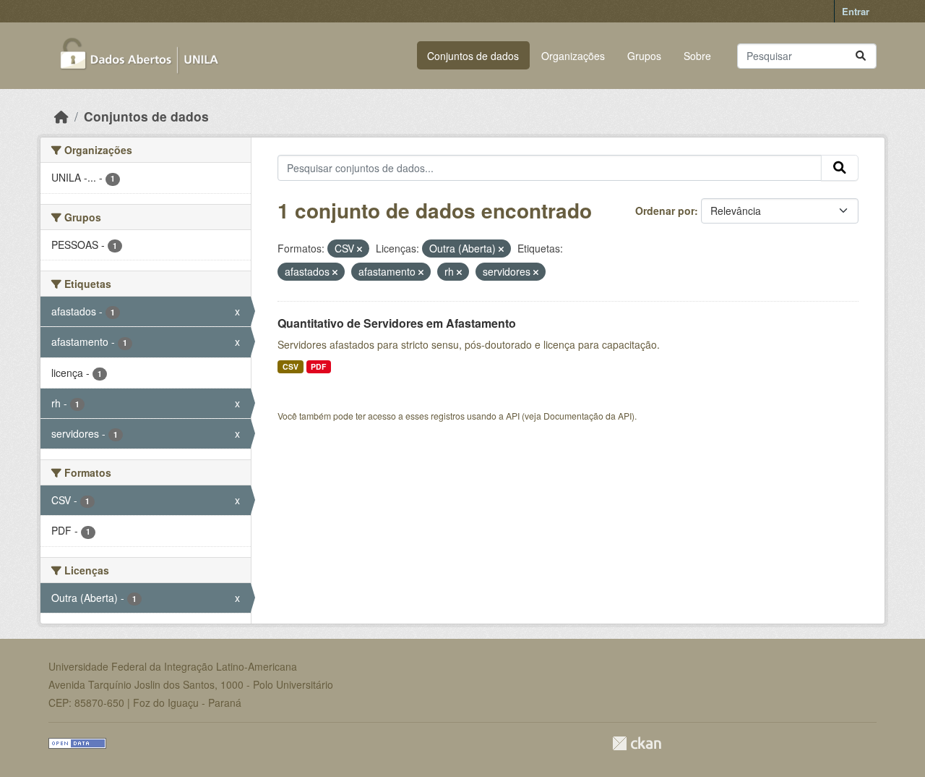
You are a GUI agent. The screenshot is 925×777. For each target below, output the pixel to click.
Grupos (644, 55)
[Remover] (359, 249)
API (513, 415)
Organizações (573, 55)
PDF (318, 366)
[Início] (61, 116)
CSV (290, 366)
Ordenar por (664, 210)
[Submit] (860, 56)
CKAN (636, 743)
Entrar (855, 11)
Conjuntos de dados (473, 55)
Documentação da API (587, 415)
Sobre (697, 55)
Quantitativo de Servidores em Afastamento (397, 323)
